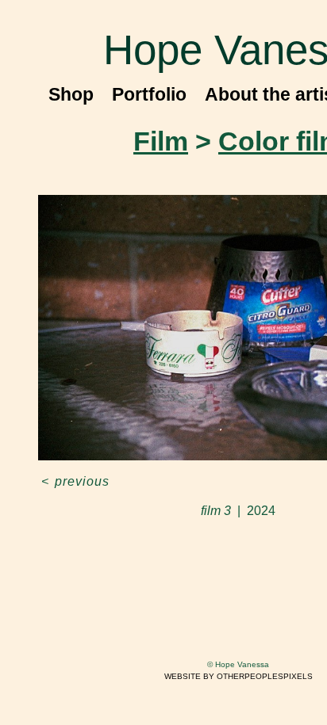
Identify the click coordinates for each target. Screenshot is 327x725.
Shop (71, 94)
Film (160, 141)
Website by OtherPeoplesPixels (238, 676)
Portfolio (149, 94)
